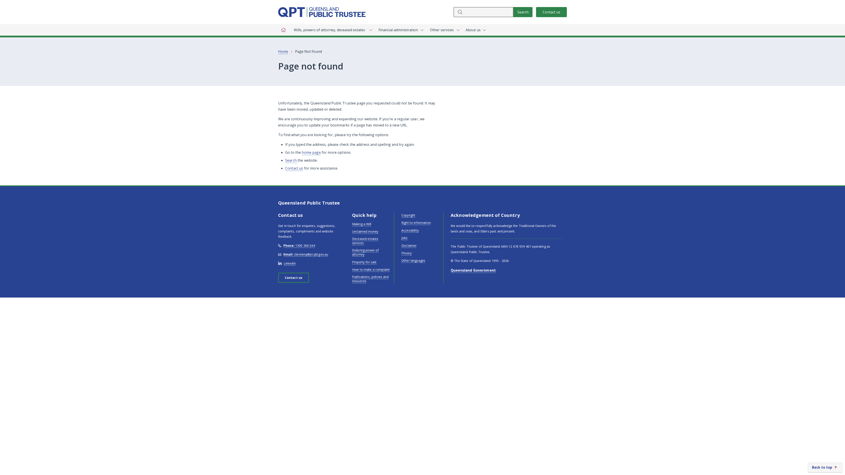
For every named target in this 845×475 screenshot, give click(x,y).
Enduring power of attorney (365, 252)
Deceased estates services (365, 241)
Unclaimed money (365, 231)
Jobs (404, 238)
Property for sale (364, 262)
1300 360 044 (299, 245)
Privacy (406, 253)
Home (283, 51)
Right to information (416, 223)
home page (311, 152)
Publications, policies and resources (370, 279)
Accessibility (410, 230)
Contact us (551, 12)
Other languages (413, 260)
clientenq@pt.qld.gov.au (305, 254)
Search (291, 160)
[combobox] (483, 12)
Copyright (408, 215)
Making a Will (361, 224)
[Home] (283, 30)
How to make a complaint (371, 269)
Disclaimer (409, 245)
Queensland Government (473, 270)
